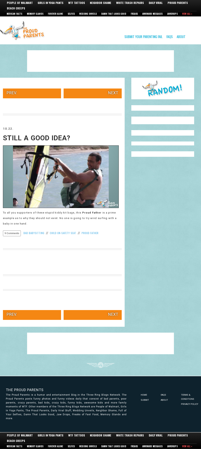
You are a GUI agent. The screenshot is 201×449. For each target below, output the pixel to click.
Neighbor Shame (100, 3)
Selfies (71, 13)
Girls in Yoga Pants (50, 3)
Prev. (11, 92)
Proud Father (92, 212)
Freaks (134, 13)
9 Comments (12, 233)
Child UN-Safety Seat (63, 233)
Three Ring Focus (101, 365)
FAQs (169, 36)
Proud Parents (178, 3)
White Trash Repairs (130, 3)
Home (144, 395)
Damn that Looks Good (113, 13)
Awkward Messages (152, 13)
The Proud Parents (25, 390)
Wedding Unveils (88, 13)
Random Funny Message (162, 88)
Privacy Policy (189, 404)
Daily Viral (156, 3)
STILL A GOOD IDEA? (36, 138)
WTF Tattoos (76, 3)
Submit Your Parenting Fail (143, 36)
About (181, 36)
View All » (187, 13)
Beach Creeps (16, 8)
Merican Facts (14, 13)
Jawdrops (172, 13)
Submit (145, 400)
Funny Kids (23, 30)
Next (113, 92)
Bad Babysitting (34, 233)
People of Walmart (20, 3)
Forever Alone (55, 13)
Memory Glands (35, 13)
